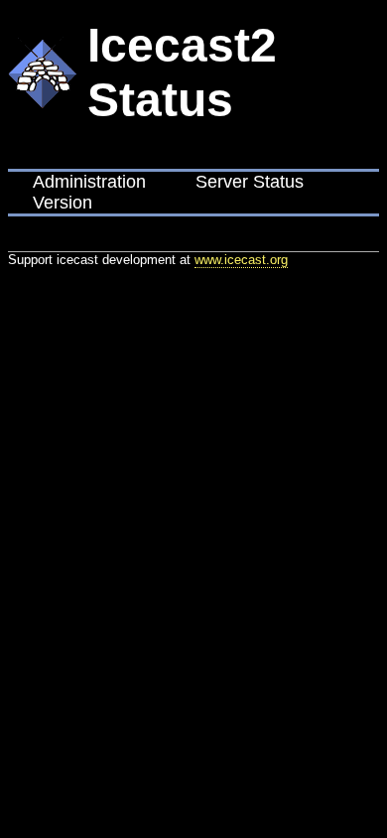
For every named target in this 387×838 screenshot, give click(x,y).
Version (62, 202)
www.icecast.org (241, 259)
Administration (89, 182)
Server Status (249, 182)
